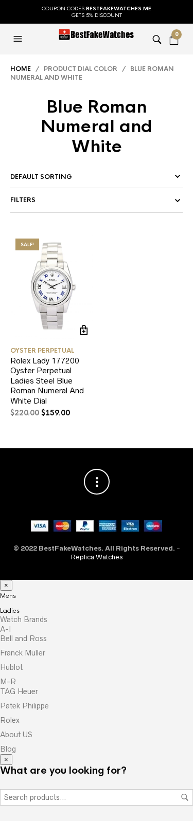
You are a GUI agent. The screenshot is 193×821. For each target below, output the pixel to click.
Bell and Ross (23, 638)
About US (16, 735)
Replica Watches (96, 557)
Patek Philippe (24, 706)
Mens (8, 596)
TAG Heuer (19, 691)
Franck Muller (22, 653)
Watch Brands (23, 619)
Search (185, 797)
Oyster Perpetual (42, 350)
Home (20, 69)
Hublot (11, 667)
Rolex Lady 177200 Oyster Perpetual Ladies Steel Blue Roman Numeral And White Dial (47, 380)
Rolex (10, 720)
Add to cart (84, 330)
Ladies (10, 611)
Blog (8, 749)
